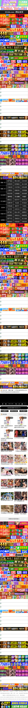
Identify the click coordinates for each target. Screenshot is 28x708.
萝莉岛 (24, 209)
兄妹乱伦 (17, 218)
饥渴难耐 (17, 193)
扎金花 (17, 203)
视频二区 (3, 188)
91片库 (10, 209)
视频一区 (3, 182)
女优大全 (17, 209)
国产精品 (9, 181)
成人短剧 (24, 218)
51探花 (24, 206)
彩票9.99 (9, 203)
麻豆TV (17, 206)
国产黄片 (9, 212)
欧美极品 (17, 184)
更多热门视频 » (23, 414)
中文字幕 (17, 187)
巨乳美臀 (24, 187)
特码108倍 (14, 411)
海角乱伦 (17, 215)
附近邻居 (9, 193)
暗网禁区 (9, 215)
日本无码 (24, 181)
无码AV (3, 207)
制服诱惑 (24, 215)
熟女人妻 (17, 212)
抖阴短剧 (17, 221)
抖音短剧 (9, 206)
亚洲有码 (9, 184)
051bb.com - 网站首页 (14, 12)
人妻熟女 (9, 190)
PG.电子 (23, 411)
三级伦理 (9, 187)
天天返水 (24, 203)
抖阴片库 (3, 213)
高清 (16, 404)
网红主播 (17, 181)
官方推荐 (3, 201)
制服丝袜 (17, 190)
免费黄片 (24, 212)
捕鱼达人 (9, 199)
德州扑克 (24, 199)
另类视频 (24, 190)
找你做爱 (24, 193)
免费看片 (3, 220)
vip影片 (4, 411)
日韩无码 (24, 221)
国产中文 (9, 218)
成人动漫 (24, 184)
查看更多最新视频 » (14, 519)
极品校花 (9, 221)
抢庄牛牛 (17, 199)
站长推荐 (3, 195)
